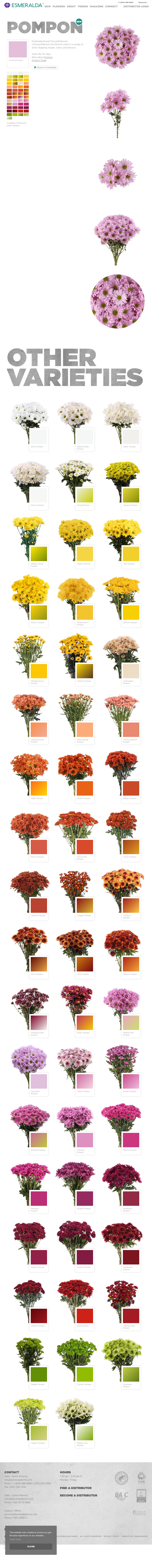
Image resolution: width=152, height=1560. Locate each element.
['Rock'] (20, 111)
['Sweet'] (26, 100)
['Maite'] (20, 86)
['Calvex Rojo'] (20, 90)
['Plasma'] (20, 104)
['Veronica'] (15, 104)
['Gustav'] (26, 107)
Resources (142, 2)
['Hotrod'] (15, 111)
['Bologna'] (9, 104)
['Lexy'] (9, 97)
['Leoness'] (20, 93)
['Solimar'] (26, 79)
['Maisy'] (20, 73)
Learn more (15, 1539)
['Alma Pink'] (15, 100)
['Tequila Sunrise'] (26, 83)
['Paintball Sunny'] (9, 83)
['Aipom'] (20, 107)
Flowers (59, 6)
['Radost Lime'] (9, 118)
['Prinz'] (26, 93)
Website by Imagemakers (135, 1536)
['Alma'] (9, 73)
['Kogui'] (26, 97)
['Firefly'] (26, 76)
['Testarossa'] (9, 111)
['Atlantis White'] (15, 73)
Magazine (96, 6)
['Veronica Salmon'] (15, 86)
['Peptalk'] (9, 114)
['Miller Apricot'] (9, 86)
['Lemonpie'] (20, 114)
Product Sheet (39, 60)
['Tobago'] (15, 93)
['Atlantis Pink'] (9, 100)
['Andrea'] (9, 107)
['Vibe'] (9, 79)
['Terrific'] (26, 86)
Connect (111, 6)
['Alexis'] (26, 73)
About (71, 6)
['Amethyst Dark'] (20, 97)
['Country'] (15, 114)
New (48, 6)
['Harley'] (9, 90)
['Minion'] (15, 79)
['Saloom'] (15, 97)
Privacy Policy (111, 1536)
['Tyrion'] (26, 90)
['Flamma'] (9, 93)
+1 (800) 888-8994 (125, 2)
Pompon (48, 57)
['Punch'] (15, 90)
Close (31, 1546)
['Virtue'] (20, 100)
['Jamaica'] (15, 76)
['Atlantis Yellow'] (20, 76)
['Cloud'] (9, 76)
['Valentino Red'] (26, 111)
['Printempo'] (15, 107)
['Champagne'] (20, 83)
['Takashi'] (26, 114)
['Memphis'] (26, 104)
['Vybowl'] (15, 83)
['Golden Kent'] (20, 79)
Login (136, 6)
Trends (83, 6)
